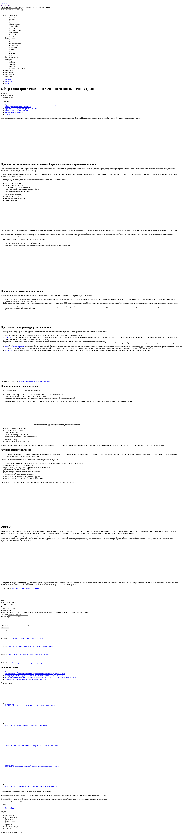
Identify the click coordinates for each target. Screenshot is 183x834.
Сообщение (5, 626)
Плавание (8, 350)
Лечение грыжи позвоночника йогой (25, 588)
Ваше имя (4, 614)
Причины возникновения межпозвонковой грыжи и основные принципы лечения (35, 105)
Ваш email (4, 616)
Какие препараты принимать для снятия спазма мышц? (29, 655)
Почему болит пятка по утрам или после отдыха (26, 638)
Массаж (8, 337)
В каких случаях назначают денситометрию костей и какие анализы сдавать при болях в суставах (40, 677)
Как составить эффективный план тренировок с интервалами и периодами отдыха (35, 674)
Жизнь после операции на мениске (17, 672)
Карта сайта (9, 808)
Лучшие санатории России (14, 112)
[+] (4, 606)
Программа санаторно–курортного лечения (21, 109)
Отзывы (8, 114)
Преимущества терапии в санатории (18, 107)
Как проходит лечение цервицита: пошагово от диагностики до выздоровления (34, 676)
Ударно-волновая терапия (14, 347)
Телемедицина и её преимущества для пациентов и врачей (26, 679)
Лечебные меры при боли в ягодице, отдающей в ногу (28, 663)
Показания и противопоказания (16, 110)
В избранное (5, 5)
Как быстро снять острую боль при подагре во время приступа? (32, 646)
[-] (2, 606)
